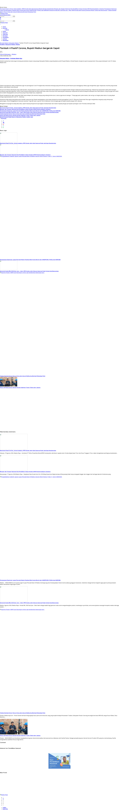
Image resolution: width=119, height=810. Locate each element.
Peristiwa (5, 36)
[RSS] (3, 805)
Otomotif (5, 32)
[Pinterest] (3, 800)
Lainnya (5, 39)
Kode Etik (5, 809)
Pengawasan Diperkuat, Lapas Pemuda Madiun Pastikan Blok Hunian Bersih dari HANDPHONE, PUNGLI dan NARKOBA (30, 110)
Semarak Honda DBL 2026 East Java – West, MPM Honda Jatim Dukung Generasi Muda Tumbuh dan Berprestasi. (78, 10)
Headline (2, 44)
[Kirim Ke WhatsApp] (3, 127)
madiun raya (29, 117)
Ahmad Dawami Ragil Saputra (8, 117)
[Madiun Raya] (4, 13)
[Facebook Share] (3, 121)
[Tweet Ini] (3, 123)
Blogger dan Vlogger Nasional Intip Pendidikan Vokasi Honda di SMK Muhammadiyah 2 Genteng (79, 9)
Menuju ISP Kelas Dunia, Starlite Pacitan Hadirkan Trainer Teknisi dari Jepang (20, 115)
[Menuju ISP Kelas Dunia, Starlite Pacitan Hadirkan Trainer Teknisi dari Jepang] (8, 386)
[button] (14, 16)
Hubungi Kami (6, 15)
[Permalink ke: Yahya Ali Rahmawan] (1, 53)
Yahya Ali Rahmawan (5, 54)
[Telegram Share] (3, 126)
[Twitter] (3, 799)
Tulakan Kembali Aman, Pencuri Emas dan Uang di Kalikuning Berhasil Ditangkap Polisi (22, 114)
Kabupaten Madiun (10, 44)
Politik (4, 31)
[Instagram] (3, 802)
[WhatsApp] (3, 803)
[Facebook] (3, 797)
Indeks (4, 807)
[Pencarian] (0, 19)
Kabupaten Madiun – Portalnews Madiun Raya (11, 58)
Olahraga (5, 34)
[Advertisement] (25, 3)
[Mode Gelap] (0, 18)
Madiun (18, 44)
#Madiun (14, 54)
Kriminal (5, 28)
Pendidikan (6, 37)
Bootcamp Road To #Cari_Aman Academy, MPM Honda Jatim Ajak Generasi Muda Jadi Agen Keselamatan (27, 9)
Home (1, 15)
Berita (7, 29)
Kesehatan (5, 40)
